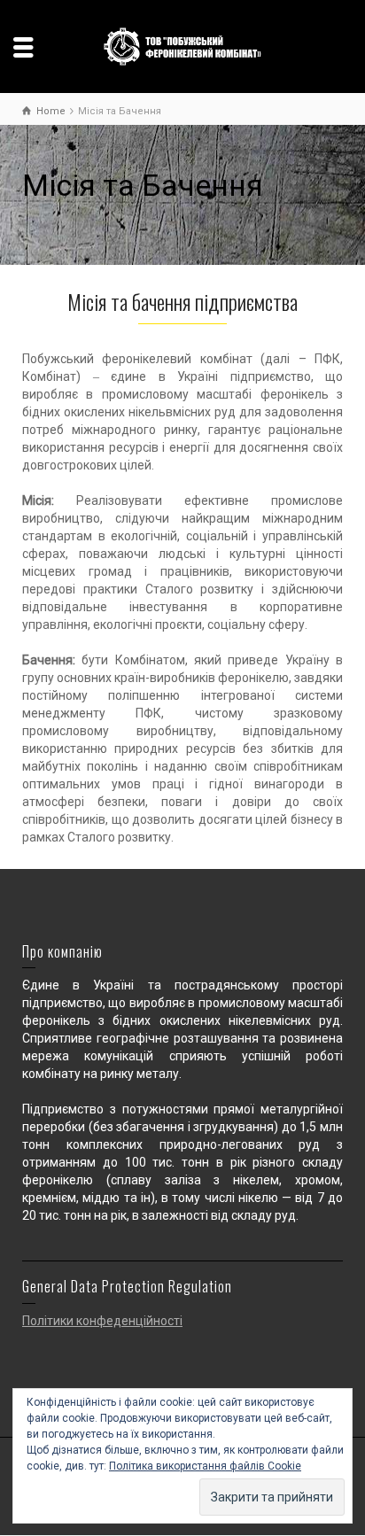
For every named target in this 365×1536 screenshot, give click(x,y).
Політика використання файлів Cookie (205, 1466)
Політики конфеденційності (102, 1321)
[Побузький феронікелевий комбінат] (182, 45)
